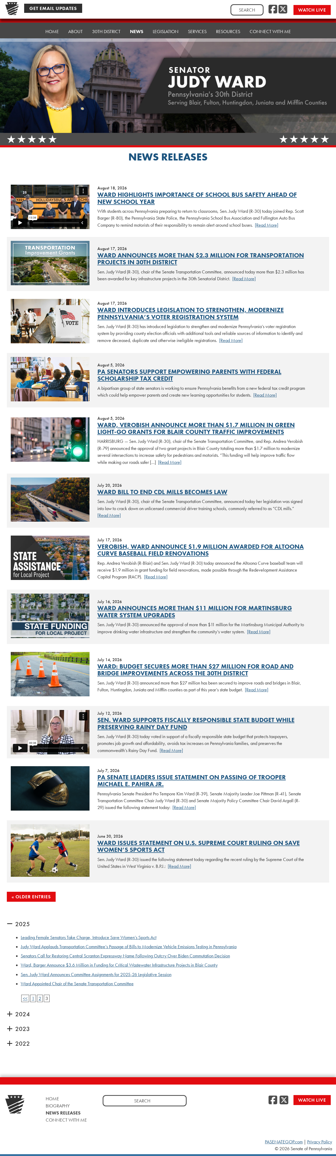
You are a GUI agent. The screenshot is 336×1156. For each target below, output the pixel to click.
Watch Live (312, 10)
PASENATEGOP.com (284, 1142)
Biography (58, 1106)
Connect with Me (270, 31)
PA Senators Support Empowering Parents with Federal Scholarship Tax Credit (189, 374)
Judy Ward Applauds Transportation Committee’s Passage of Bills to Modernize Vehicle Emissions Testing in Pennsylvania (129, 947)
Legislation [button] (165, 31)
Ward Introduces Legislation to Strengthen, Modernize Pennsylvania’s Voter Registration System (190, 313)
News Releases (63, 1113)
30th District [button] (106, 31)
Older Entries (33, 897)
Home (52, 31)
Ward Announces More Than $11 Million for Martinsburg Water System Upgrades (194, 611)
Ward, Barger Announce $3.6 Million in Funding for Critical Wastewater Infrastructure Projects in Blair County (119, 965)
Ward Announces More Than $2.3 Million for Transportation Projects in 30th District (200, 258)
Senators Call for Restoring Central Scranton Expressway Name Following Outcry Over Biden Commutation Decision (125, 956)
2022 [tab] (22, 1043)
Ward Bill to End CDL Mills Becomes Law (162, 492)
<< (25, 998)
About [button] (75, 31)
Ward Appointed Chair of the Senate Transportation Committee (77, 984)
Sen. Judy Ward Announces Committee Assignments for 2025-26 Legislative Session (96, 974)
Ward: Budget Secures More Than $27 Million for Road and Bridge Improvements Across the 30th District (195, 669)
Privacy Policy (319, 1142)
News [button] (136, 31)
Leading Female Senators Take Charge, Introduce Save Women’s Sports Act (88, 937)
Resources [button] (228, 31)
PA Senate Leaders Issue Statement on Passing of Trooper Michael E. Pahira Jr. (191, 780)
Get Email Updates (53, 8)
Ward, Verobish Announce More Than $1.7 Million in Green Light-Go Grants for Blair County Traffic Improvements (196, 428)
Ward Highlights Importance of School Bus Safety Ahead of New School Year (197, 197)
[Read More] (266, 225)
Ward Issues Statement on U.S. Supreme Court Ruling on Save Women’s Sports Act (198, 846)
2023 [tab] (22, 1029)
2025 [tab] (22, 924)
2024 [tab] (22, 1014)
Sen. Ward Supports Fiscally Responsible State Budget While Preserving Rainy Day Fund (196, 723)
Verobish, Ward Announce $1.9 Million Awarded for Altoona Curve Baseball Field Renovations (200, 549)
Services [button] (197, 31)
